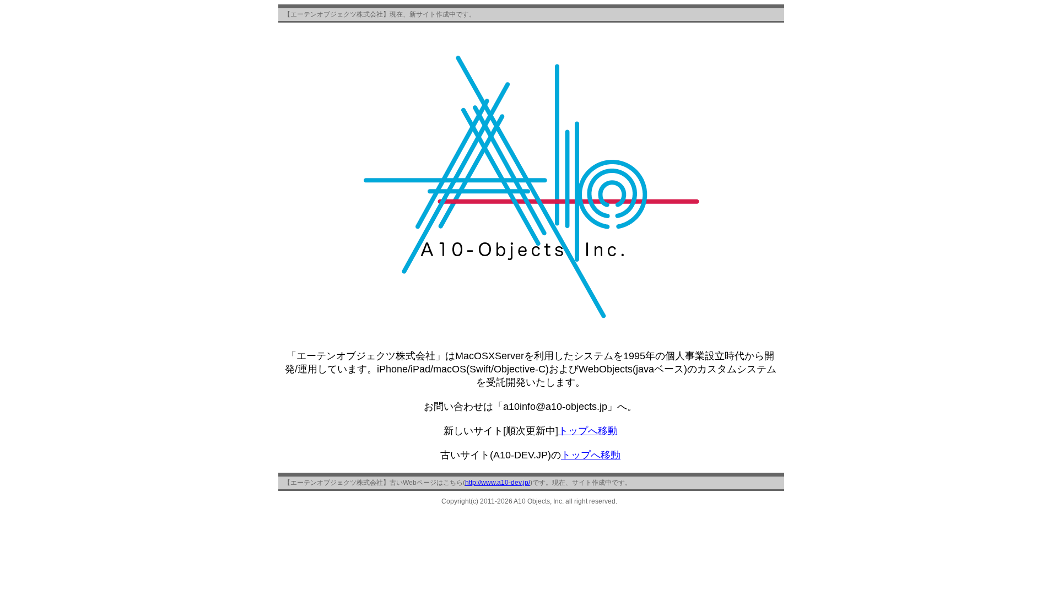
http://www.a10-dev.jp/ (497, 482)
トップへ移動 (588, 430)
